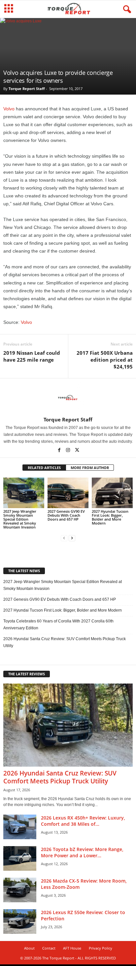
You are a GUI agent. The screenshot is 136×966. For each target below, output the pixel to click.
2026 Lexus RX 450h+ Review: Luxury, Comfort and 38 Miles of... (83, 821)
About (29, 948)
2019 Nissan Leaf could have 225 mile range (31, 356)
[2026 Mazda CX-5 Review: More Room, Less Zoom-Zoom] (19, 890)
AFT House (72, 948)
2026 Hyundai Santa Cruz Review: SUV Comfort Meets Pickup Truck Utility (64, 642)
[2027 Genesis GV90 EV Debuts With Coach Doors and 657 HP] (68, 493)
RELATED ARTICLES (44, 467)
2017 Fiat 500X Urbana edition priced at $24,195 (105, 359)
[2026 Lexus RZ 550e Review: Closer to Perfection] (19, 921)
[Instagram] (68, 450)
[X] (77, 450)
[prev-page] (64, 538)
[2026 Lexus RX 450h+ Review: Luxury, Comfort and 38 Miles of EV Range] (19, 827)
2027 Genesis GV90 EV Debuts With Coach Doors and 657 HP (66, 515)
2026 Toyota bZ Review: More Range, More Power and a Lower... (82, 852)
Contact (48, 948)
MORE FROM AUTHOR (90, 467)
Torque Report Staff (27, 88)
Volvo (9, 108)
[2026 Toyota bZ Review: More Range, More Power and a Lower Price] (19, 858)
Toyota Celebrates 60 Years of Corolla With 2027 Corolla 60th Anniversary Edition (58, 624)
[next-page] (72, 538)
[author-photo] (68, 397)
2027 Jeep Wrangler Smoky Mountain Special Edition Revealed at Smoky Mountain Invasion (19, 519)
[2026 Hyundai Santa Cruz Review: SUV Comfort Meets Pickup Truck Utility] (68, 725)
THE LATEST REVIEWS (26, 673)
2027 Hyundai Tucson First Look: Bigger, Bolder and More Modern (110, 517)
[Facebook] (59, 450)
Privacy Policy (100, 948)
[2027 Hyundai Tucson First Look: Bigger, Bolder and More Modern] (112, 493)
